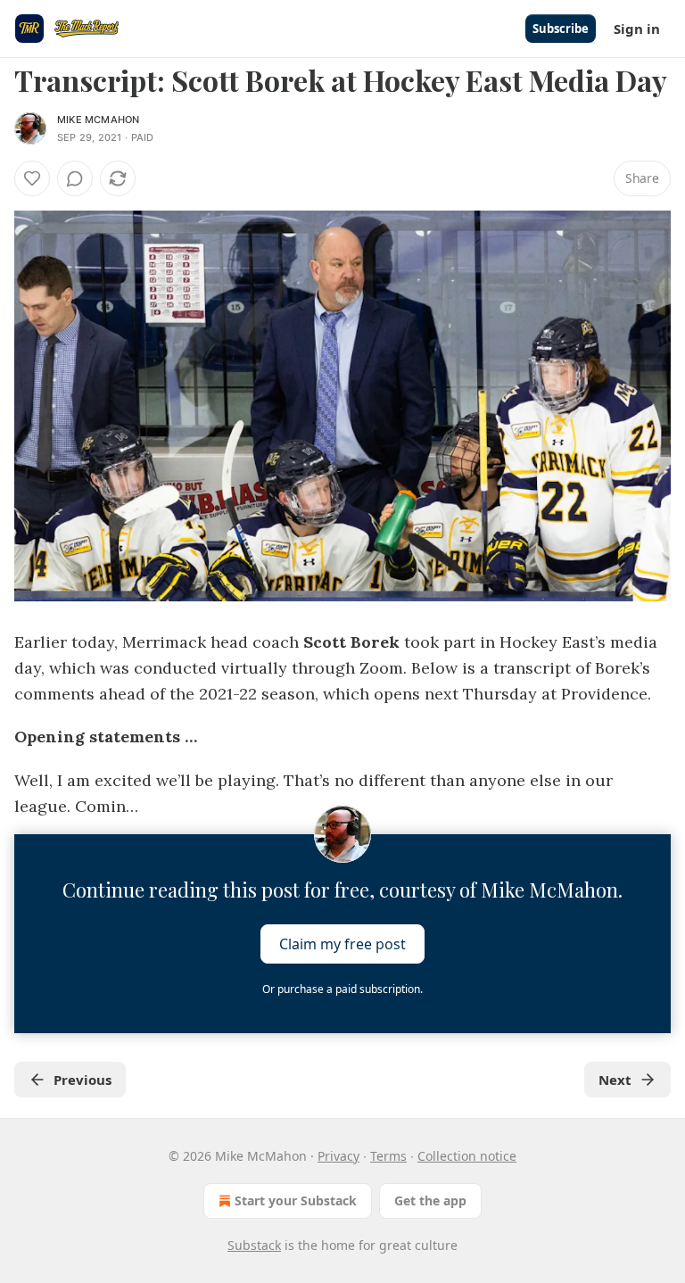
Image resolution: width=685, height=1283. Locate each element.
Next (614, 1079)
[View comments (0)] (75, 178)
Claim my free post (342, 944)
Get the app (430, 1200)
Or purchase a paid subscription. (342, 989)
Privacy (338, 1155)
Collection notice (466, 1155)
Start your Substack (296, 1200)
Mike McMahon (98, 119)
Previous (82, 1079)
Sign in (637, 28)
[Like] (32, 178)
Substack (254, 1245)
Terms (388, 1155)
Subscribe (560, 29)
